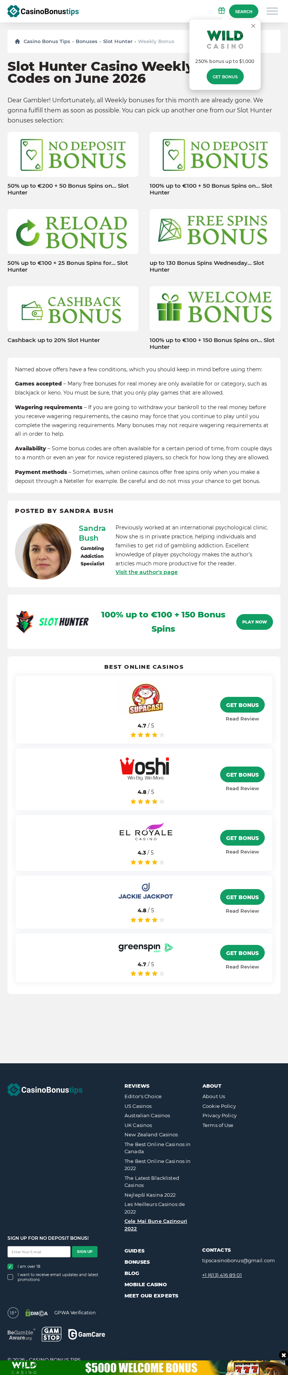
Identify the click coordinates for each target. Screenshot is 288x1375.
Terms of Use (218, 1125)
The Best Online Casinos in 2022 (157, 1165)
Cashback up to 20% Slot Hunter (54, 340)
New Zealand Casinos (151, 1134)
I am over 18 (29, 1266)
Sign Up (85, 1251)
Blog (132, 1273)
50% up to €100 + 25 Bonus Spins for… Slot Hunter (68, 266)
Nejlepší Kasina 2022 (150, 1195)
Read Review (242, 719)
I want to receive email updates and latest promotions (58, 1277)
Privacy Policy (219, 1115)
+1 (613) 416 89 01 (222, 1275)
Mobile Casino (145, 1284)
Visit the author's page (147, 572)
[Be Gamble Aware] (21, 1334)
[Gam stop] (52, 1334)
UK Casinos (138, 1125)
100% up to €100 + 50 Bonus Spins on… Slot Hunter (211, 189)
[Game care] (86, 1334)
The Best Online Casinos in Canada (157, 1148)
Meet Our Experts (151, 1296)
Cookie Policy (219, 1106)
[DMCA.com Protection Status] (36, 1313)
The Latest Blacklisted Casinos (151, 1181)
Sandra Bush (92, 533)
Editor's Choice (143, 1096)
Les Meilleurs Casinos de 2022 (154, 1208)
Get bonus (225, 76)
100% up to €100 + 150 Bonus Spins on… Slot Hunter (212, 343)
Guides (134, 1251)
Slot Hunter (117, 41)
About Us (213, 1096)
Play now (254, 622)
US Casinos (138, 1106)
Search (243, 11)
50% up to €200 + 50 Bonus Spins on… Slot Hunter (68, 189)
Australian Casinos (147, 1115)
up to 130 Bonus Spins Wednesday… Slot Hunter (207, 266)
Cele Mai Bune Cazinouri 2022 (155, 1225)
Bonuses (87, 41)
